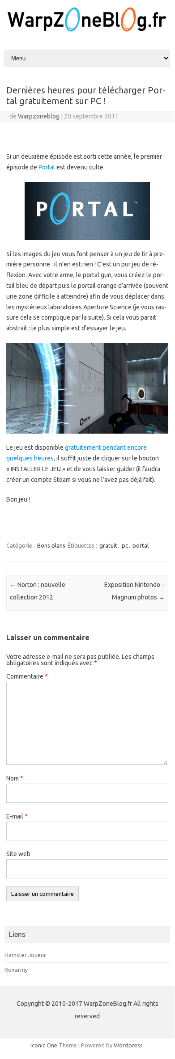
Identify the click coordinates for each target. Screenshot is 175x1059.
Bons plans (51, 545)
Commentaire (27, 676)
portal (140, 545)
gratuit (108, 545)
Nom (14, 778)
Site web (18, 853)
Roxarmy (16, 969)
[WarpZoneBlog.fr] (87, 30)
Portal (46, 167)
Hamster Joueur (25, 955)
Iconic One (43, 1045)
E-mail (17, 816)
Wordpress (128, 1045)
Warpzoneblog (39, 116)
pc (125, 545)
